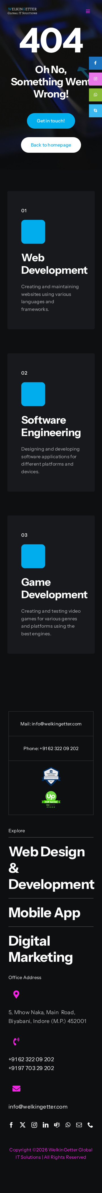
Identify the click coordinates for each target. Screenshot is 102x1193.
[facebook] (11, 1125)
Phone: (32, 748)
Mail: (26, 724)
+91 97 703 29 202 (31, 1068)
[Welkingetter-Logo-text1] (22, 10)
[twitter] (23, 1125)
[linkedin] (45, 1125)
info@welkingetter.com (57, 724)
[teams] (57, 1125)
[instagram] (34, 1125)
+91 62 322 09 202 (59, 748)
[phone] (90, 1125)
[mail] (79, 1125)
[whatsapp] (67, 1125)
